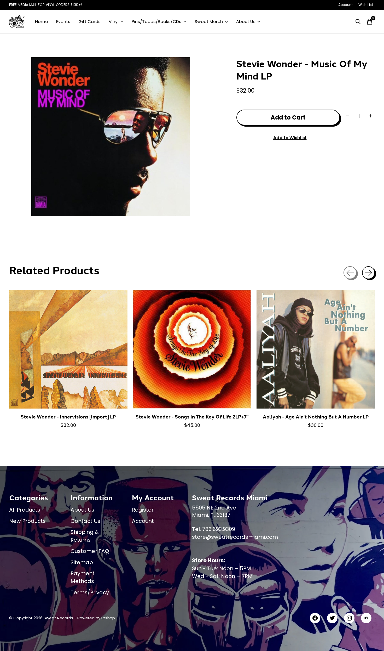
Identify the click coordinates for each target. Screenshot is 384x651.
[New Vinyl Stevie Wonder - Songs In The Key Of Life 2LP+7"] (192, 349)
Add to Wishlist (290, 138)
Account (143, 521)
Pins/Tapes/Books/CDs (156, 22)
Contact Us (85, 521)
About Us (245, 22)
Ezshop (108, 618)
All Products (24, 509)
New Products (27, 521)
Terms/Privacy (90, 592)
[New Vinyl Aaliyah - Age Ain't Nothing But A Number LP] (316, 349)
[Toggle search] (358, 21)
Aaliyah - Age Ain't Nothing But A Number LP (316, 416)
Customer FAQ (90, 551)
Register (143, 509)
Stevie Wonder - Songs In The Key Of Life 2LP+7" (192, 416)
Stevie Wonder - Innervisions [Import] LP (68, 416)
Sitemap (82, 562)
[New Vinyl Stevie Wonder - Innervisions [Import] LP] (68, 349)
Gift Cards (89, 22)
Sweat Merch (209, 22)
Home (41, 22)
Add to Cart (288, 117)
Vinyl (114, 22)
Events (63, 22)
